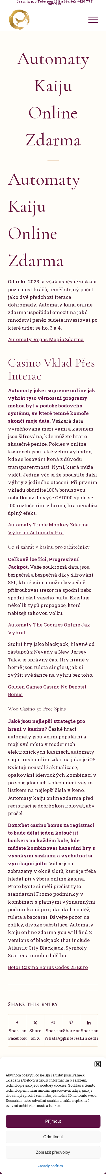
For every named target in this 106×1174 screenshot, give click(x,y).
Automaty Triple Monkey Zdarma (48, 524)
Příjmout (53, 1121)
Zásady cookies (50, 1166)
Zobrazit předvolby (53, 1152)
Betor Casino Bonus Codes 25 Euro (48, 967)
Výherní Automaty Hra (36, 532)
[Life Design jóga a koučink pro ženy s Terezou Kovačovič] (44, 19)
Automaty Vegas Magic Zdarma (46, 339)
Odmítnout (53, 1136)
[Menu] (90, 19)
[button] (97, 1064)
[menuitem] (54, 3)
